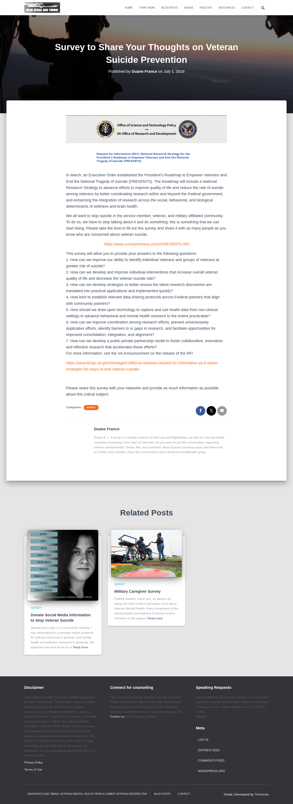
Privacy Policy (33, 762)
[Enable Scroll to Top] (284, 795)
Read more (80, 647)
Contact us (117, 716)
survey (91, 407)
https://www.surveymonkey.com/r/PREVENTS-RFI (146, 244)
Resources (227, 7)
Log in (203, 739)
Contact (248, 7)
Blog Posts (170, 7)
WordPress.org (211, 771)
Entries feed (209, 750)
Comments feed (211, 760)
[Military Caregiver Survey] (146, 553)
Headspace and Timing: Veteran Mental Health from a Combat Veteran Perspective (87, 793)
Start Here (147, 7)
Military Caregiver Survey (137, 591)
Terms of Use (33, 769)
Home (129, 7)
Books (188, 7)
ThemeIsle (261, 794)
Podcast (206, 7)
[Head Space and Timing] (42, 7)
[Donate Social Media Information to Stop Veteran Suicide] (62, 565)
